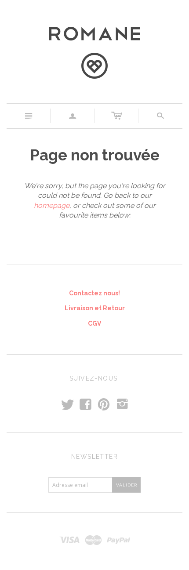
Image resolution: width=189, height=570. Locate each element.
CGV (94, 323)
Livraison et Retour (95, 308)
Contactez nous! (94, 293)
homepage (51, 205)
